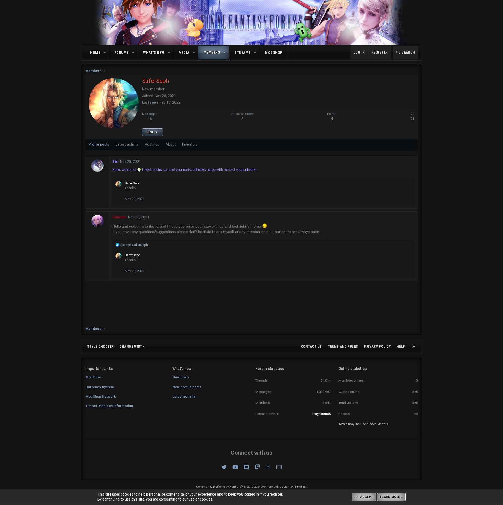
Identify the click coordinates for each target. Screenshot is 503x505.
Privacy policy (377, 346)
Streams (242, 53)
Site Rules (93, 377)
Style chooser (100, 346)
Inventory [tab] (190, 144)
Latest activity (183, 396)
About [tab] (171, 144)
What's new (153, 53)
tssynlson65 (321, 414)
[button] (105, 52)
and (134, 245)
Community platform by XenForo (237, 486)
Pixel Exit (301, 486)
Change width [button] (132, 346)
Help (401, 346)
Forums (121, 53)
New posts (180, 377)
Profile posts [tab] (99, 144)
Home (95, 53)
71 (412, 119)
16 (150, 119)
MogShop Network (100, 396)
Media (184, 53)
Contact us (311, 346)
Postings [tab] (152, 144)
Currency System (99, 387)
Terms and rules (343, 346)
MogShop (273, 53)
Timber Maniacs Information (109, 406)
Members (212, 52)
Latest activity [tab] (127, 144)
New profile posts (186, 387)
